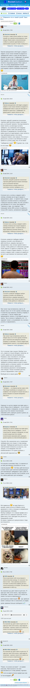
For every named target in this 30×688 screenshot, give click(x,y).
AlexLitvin (7, 34)
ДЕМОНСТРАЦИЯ (12, 8)
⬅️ (19, 13)
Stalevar (7, 103)
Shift (6, 576)
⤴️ (11, 13)
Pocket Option (3, 684)
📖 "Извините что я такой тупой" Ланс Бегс (13, 18)
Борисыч (7, 426)
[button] (15, 23)
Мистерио (7, 386)
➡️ (26, 13)
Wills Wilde (7, 622)
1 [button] (17, 23)
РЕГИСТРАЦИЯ (20, 8)
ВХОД (26, 8)
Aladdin (7, 487)
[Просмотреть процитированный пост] (16, 35)
